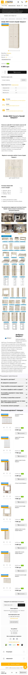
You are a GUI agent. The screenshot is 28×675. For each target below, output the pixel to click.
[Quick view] (4, 428)
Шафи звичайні (19, 18)
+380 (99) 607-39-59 (14, 616)
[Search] (2, 15)
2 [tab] (9, 50)
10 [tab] (19, 50)
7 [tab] (15, 50)
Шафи (6, 18)
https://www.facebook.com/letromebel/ (17, 639)
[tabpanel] (14, 36)
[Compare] (10, 428)
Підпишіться (21, 604)
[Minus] (5, 73)
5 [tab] (13, 50)
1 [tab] (8, 50)
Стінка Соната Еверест (20, 483)
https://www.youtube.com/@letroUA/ (13, 639)
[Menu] (2, 2)
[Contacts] (22, 2)
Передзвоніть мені (14, 618)
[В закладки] (12, 672)
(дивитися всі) (15, 84)
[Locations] (18, 2)
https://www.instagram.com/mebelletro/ (10, 639)
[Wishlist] (7, 428)
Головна (2, 18)
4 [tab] (12, 50)
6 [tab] (14, 50)
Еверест (9, 53)
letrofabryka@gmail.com (14, 641)
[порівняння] (16, 672)
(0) (6, 57)
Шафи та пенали (12, 18)
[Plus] (5, 71)
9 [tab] (18, 50)
